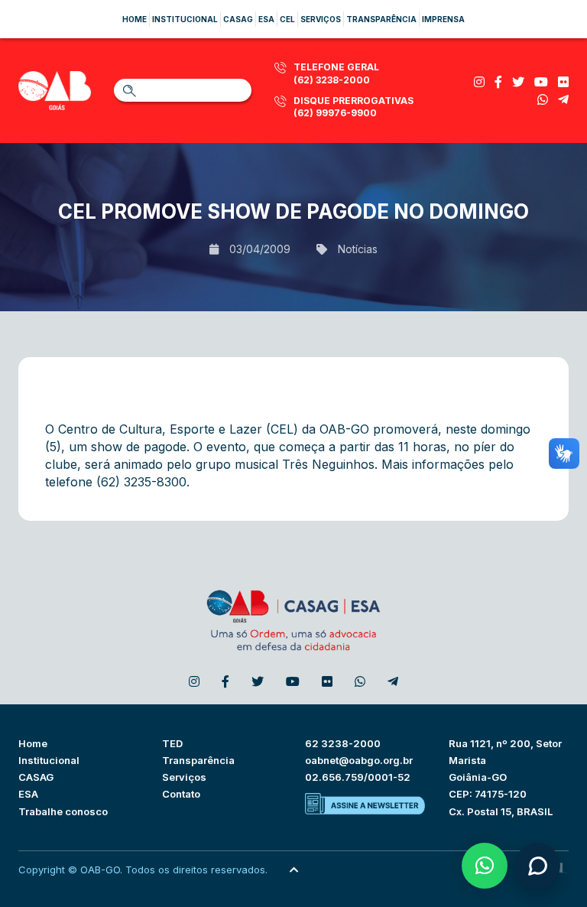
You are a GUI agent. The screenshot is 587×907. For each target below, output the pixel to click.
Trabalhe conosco (63, 811)
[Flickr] (563, 81)
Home (134, 19)
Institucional (185, 19)
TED (172, 743)
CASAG (36, 777)
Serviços (320, 19)
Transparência (381, 19)
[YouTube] (541, 81)
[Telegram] (563, 99)
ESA (28, 794)
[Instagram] (479, 81)
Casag (238, 19)
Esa (266, 19)
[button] (485, 866)
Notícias (358, 248)
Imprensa (443, 19)
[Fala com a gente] (537, 866)
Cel (287, 19)
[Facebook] (498, 81)
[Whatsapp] (542, 99)
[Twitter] (518, 81)
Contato (181, 794)
